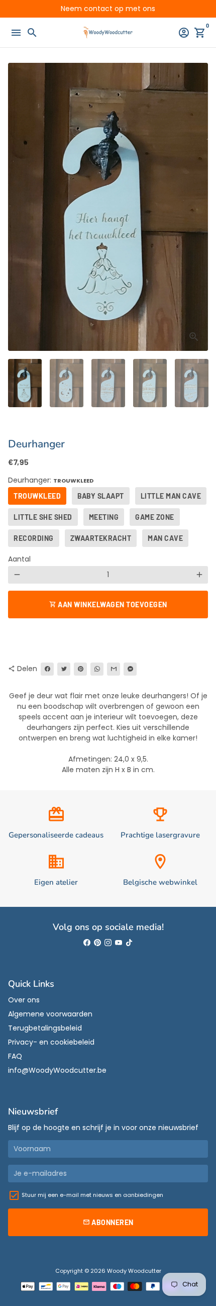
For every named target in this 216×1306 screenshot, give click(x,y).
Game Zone (154, 517)
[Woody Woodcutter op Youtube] (118, 943)
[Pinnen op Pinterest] (80, 669)
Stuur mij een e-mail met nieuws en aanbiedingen (92, 1195)
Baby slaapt (100, 496)
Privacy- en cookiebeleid (51, 1042)
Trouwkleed (37, 496)
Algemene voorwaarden (50, 1014)
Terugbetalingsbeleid (45, 1028)
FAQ (15, 1056)
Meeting (104, 517)
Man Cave (165, 538)
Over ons (24, 1000)
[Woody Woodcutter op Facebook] (86, 943)
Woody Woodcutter (134, 1271)
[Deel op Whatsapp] (96, 669)
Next (199, 207)
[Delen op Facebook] (47, 669)
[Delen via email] (113, 669)
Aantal (19, 559)
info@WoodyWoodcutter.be (57, 1070)
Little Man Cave (171, 496)
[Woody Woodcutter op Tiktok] (129, 943)
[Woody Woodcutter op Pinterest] (97, 943)
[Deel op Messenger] (130, 669)
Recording (34, 538)
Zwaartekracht (101, 538)
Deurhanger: (50, 480)
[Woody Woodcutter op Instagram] (108, 943)
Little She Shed (43, 517)
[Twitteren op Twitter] (63, 669)
